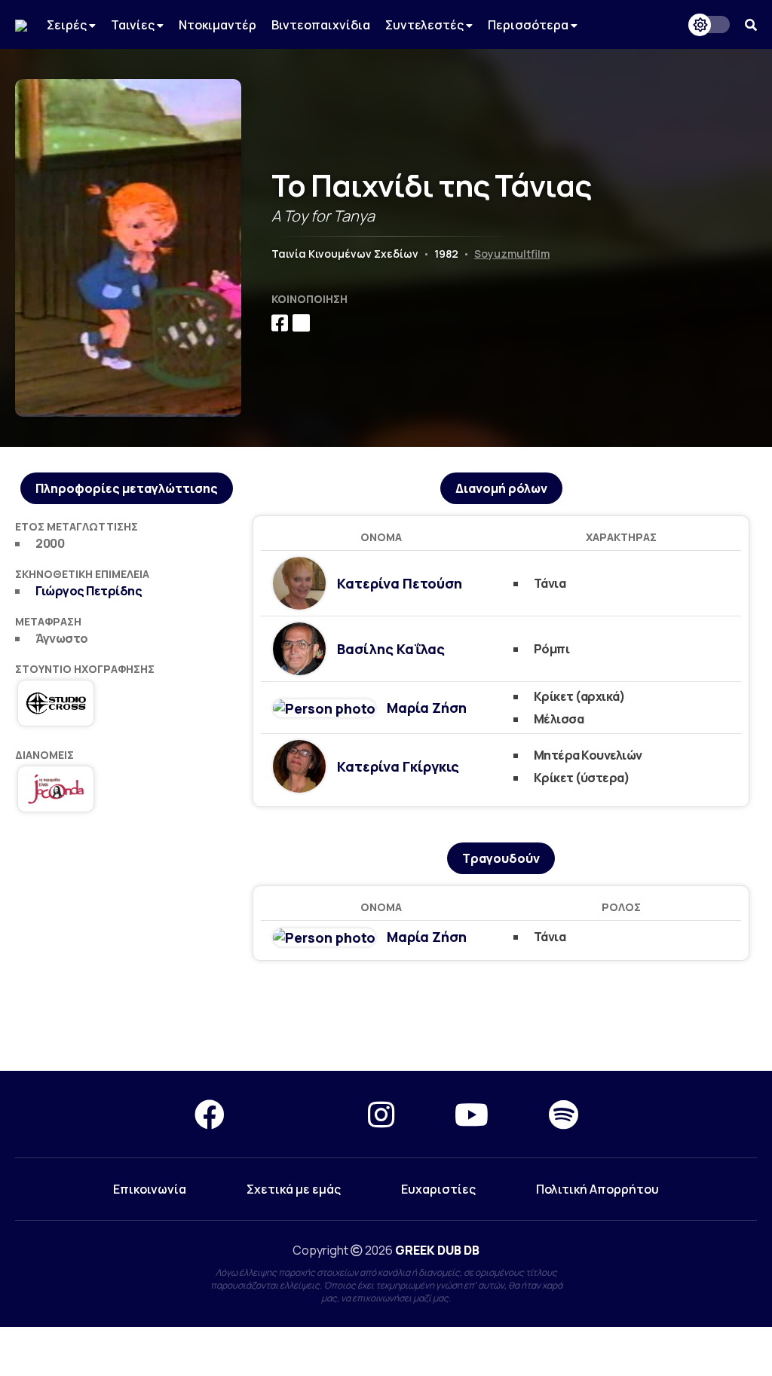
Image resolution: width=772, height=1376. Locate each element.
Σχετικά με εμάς (294, 1189)
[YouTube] (472, 1114)
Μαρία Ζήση (427, 708)
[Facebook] (210, 1114)
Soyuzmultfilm (512, 253)
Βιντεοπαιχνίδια (320, 25)
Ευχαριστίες (438, 1189)
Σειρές (68, 25)
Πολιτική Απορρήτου (597, 1189)
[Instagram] (381, 1114)
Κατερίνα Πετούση (399, 583)
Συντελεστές (425, 25)
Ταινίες (134, 25)
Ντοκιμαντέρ (217, 25)
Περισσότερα (529, 25)
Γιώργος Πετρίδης (88, 591)
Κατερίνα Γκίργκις (398, 766)
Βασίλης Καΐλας (391, 649)
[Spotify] (563, 1114)
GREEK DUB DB (437, 1250)
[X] (296, 1114)
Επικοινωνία (149, 1189)
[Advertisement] (386, 1016)
